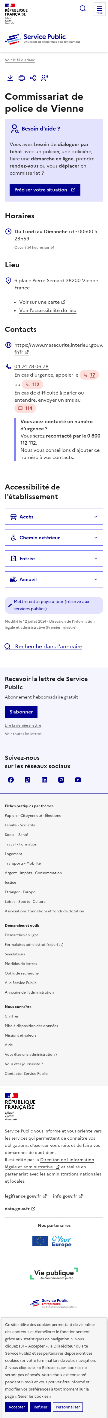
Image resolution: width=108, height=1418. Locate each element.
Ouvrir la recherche (83, 8)
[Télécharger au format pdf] (10, 78)
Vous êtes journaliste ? (24, 1064)
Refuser (40, 1407)
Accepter (16, 1407)
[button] (44, 78)
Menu (100, 13)
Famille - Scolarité (20, 825)
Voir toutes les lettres (23, 733)
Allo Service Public (21, 983)
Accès (26, 516)
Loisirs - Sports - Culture (25, 901)
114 (28, 408)
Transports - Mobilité (23, 863)
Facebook (11, 780)
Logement (13, 854)
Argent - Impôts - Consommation (33, 873)
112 (36, 384)
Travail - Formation (21, 844)
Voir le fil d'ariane (20, 60)
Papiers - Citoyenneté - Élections (33, 815)
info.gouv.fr (65, 1196)
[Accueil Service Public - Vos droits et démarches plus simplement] (44, 45)
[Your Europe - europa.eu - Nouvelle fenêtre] (54, 1241)
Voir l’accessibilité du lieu (47, 310)
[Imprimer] (21, 78)
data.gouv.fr (17, 1209)
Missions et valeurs (20, 1035)
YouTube (78, 780)
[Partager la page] (33, 78)
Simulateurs (15, 954)
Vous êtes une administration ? (31, 1054)
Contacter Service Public (26, 1073)
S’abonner (21, 711)
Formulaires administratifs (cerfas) (34, 944)
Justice (10, 882)
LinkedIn (44, 780)
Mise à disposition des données (31, 1026)
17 (92, 374)
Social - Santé (16, 834)
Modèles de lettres (21, 963)
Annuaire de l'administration (29, 992)
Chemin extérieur (40, 537)
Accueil (28, 579)
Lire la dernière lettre (23, 725)
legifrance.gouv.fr (23, 1196)
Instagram (61, 780)
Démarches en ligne (22, 935)
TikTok (28, 780)
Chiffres (12, 1016)
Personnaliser (68, 1407)
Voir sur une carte (39, 302)
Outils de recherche (22, 973)
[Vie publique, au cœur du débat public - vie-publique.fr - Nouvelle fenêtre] (54, 1275)
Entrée (27, 558)
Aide (9, 1045)
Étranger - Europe (20, 892)
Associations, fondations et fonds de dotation (44, 911)
